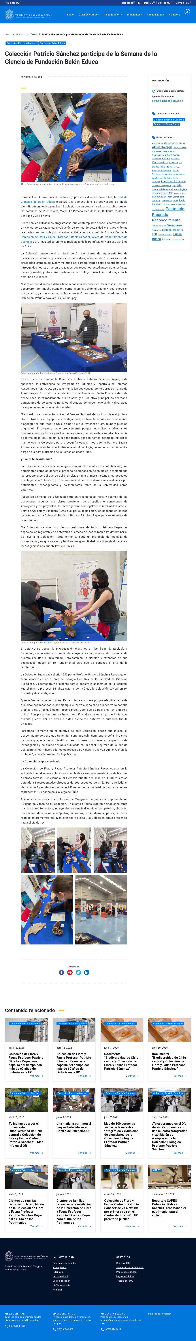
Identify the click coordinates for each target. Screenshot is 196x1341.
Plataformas (180, 204)
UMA (168, 239)
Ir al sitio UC (12, 2)
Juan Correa (173, 197)
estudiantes (167, 174)
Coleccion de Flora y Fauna (72, 1023)
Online (175, 200)
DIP (180, 163)
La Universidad (60, 1276)
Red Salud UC (123, 1263)
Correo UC (164, 2)
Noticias (20, 34)
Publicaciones (155, 14)
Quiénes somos (89, 14)
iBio (174, 186)
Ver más (37, 1076)
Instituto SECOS (180, 193)
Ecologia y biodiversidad (161, 170)
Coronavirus (160, 162)
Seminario (174, 225)
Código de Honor (61, 1281)
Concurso (175, 159)
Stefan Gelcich (165, 234)
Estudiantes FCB (159, 178)
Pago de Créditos (125, 1276)
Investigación (113, 14)
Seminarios (156, 230)
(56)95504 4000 (17, 1326)
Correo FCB (182, 2)
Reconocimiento (166, 220)
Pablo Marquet (169, 204)
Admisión (57, 1289)
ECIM (169, 166)
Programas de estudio (64, 1263)
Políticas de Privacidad (160, 1314)
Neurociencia (167, 201)
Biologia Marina (169, 151)
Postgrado (175, 209)
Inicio (70, 14)
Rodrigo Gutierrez (159, 226)
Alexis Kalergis (162, 147)
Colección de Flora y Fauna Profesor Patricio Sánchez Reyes (60, 237)
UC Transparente (61, 1285)
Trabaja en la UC (124, 1281)
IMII (179, 185)
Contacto (174, 14)
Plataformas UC (158, 210)
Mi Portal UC (145, 2)
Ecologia (177, 167)
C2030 (168, 155)
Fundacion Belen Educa (52, 43)
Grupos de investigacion (161, 186)
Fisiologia (156, 182)
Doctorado (158, 166)
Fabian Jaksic (172, 178)
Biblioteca (127, 2)
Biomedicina (158, 155)
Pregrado (160, 214)
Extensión (58, 1272)
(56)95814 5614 (113, 1329)
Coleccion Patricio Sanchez (22, 43)
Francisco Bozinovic (173, 181)
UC (163, 239)
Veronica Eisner (178, 239)
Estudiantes (135, 14)
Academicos (157, 143)
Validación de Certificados (129, 1267)
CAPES (166, 158)
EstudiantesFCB (179, 174)
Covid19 (173, 162)
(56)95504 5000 (65, 1329)
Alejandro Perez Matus (174, 143)
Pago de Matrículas (126, 1272)
